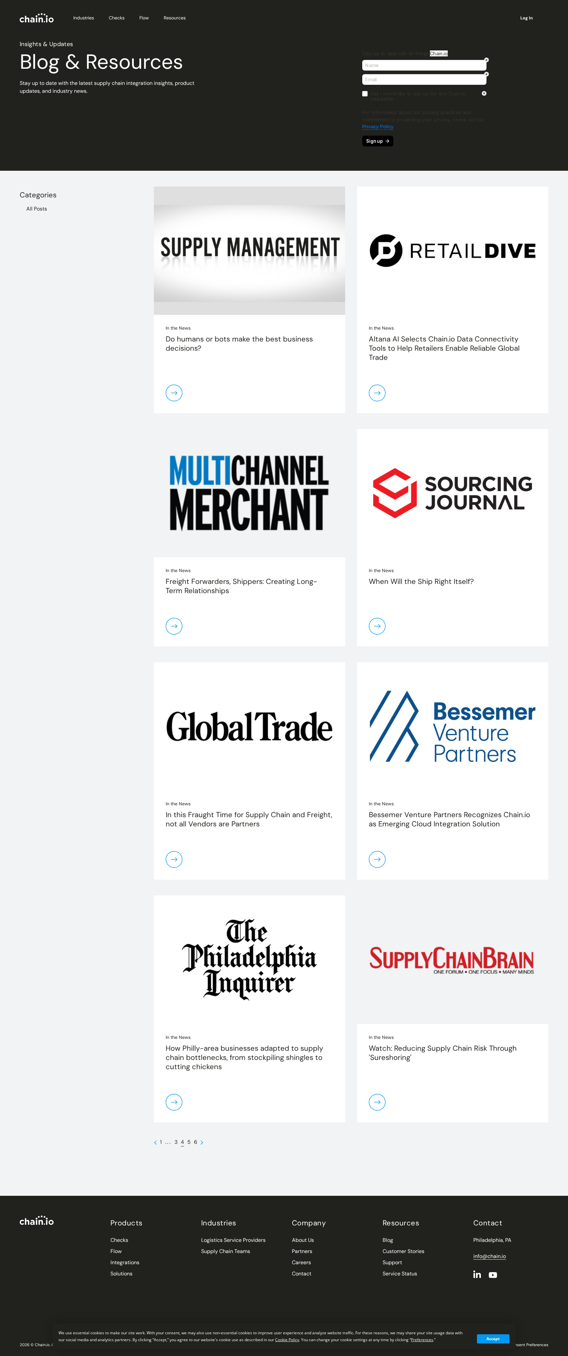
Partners (302, 1251)
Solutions (121, 1273)
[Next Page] (202, 1142)
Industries (83, 18)
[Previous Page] (155, 1142)
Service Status (400, 1273)
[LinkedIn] (477, 1274)
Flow (144, 18)
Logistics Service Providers (233, 1240)
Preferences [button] (422, 1340)
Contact (301, 1273)
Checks (117, 18)
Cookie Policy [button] (287, 1340)
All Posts (36, 208)
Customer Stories (403, 1251)
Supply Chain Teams (225, 1251)
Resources (175, 18)
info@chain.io (489, 1256)
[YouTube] (493, 1275)
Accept (493, 1339)
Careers (301, 1262)
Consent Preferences (528, 1344)
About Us (303, 1240)
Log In (526, 18)
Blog (388, 1240)
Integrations (124, 1262)
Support (392, 1262)
